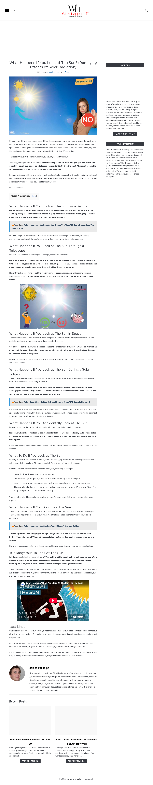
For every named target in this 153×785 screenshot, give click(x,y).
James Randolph (53, 72)
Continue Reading (30, 761)
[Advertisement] (76, 41)
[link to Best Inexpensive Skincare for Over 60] (30, 720)
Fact (67, 72)
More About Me (125, 134)
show (34, 196)
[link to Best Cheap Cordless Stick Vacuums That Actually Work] (76, 720)
